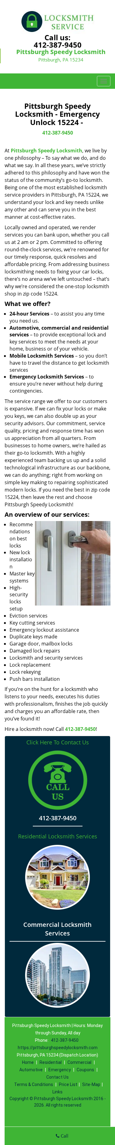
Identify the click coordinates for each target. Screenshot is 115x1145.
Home (28, 1062)
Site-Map (91, 1084)
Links (57, 1091)
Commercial (79, 1062)
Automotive (31, 1069)
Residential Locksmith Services (57, 836)
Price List (68, 1084)
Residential (51, 1062)
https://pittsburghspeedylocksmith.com (58, 1047)
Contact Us (57, 1077)
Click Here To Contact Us (57, 742)
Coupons (85, 1069)
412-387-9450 (58, 45)
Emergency (59, 1069)
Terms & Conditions (33, 1084)
